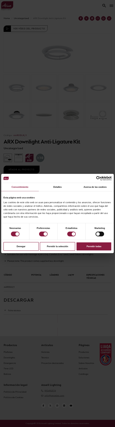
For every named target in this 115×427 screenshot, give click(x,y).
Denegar (21, 246)
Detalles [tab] (57, 187)
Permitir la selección (57, 246)
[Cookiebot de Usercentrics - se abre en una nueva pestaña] (98, 178)
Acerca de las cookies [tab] (95, 187)
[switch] (43, 234)
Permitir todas (94, 246)
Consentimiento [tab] (20, 187)
